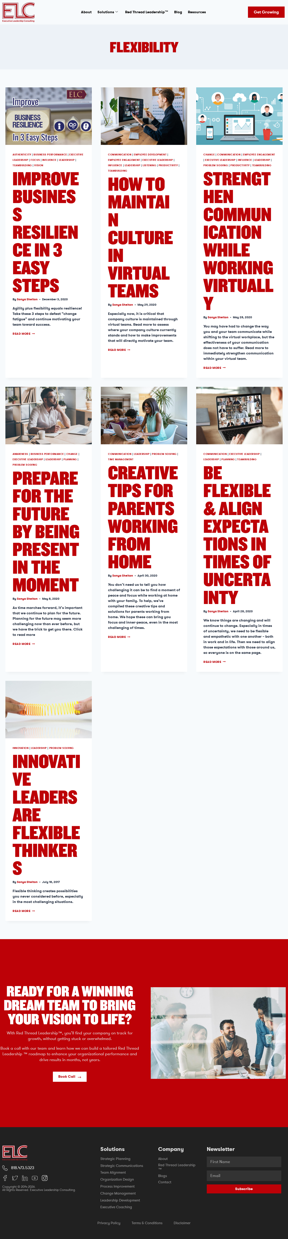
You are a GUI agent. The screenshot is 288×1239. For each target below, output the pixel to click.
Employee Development (150, 154)
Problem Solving (215, 165)
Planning (70, 459)
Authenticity (22, 154)
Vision (38, 165)
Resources (197, 12)
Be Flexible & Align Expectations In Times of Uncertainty (237, 534)
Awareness (20, 454)
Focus (35, 160)
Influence (49, 160)
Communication (119, 154)
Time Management (120, 459)
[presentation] (48, 116)
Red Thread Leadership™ (146, 12)
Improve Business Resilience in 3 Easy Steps (46, 231)
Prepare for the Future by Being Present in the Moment (46, 531)
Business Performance (50, 154)
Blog (178, 12)
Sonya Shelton (27, 299)
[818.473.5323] (5, 1168)
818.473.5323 (22, 1167)
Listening (149, 165)
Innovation (21, 748)
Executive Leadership (157, 160)
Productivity (168, 165)
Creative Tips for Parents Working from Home (143, 516)
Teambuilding (22, 165)
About (86, 12)
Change (209, 154)
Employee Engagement (124, 160)
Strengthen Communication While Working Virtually (238, 240)
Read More (24, 334)
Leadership (67, 160)
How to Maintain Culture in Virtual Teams (140, 237)
